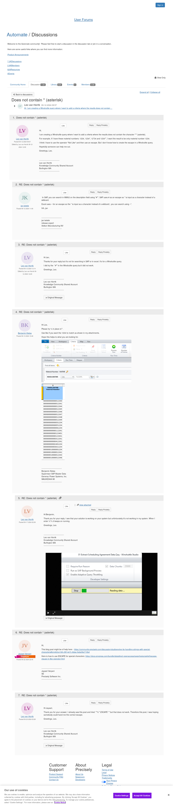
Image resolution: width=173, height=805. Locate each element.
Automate (18, 34)
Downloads (107, 5)
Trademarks (107, 777)
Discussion (38, 84)
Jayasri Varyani (24, 653)
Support (93, 5)
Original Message (54, 297)
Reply (91, 125)
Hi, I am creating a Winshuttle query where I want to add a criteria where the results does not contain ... (68, 108)
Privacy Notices (108, 775)
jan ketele (25, 205)
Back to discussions (23, 94)
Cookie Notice (60, 802)
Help (81, 5)
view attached (85, 505)
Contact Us (54, 779)
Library (56, 84)
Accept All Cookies (142, 795)
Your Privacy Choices (111, 782)
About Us (79, 774)
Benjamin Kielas (25, 333)
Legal (104, 772)
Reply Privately (102, 125)
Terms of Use (107, 769)
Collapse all (155, 92)
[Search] (150, 5)
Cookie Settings (121, 795)
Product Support (56, 774)
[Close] (169, 795)
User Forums (83, 19)
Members (87, 84)
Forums (122, 5)
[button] (15, 106)
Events (71, 84)
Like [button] (63, 125)
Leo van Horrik (22, 138)
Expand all (144, 92)
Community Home (18, 84)
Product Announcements (18, 54)
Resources (136, 5)
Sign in (160, 5)
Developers (80, 779)
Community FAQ (56, 777)
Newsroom (80, 777)
